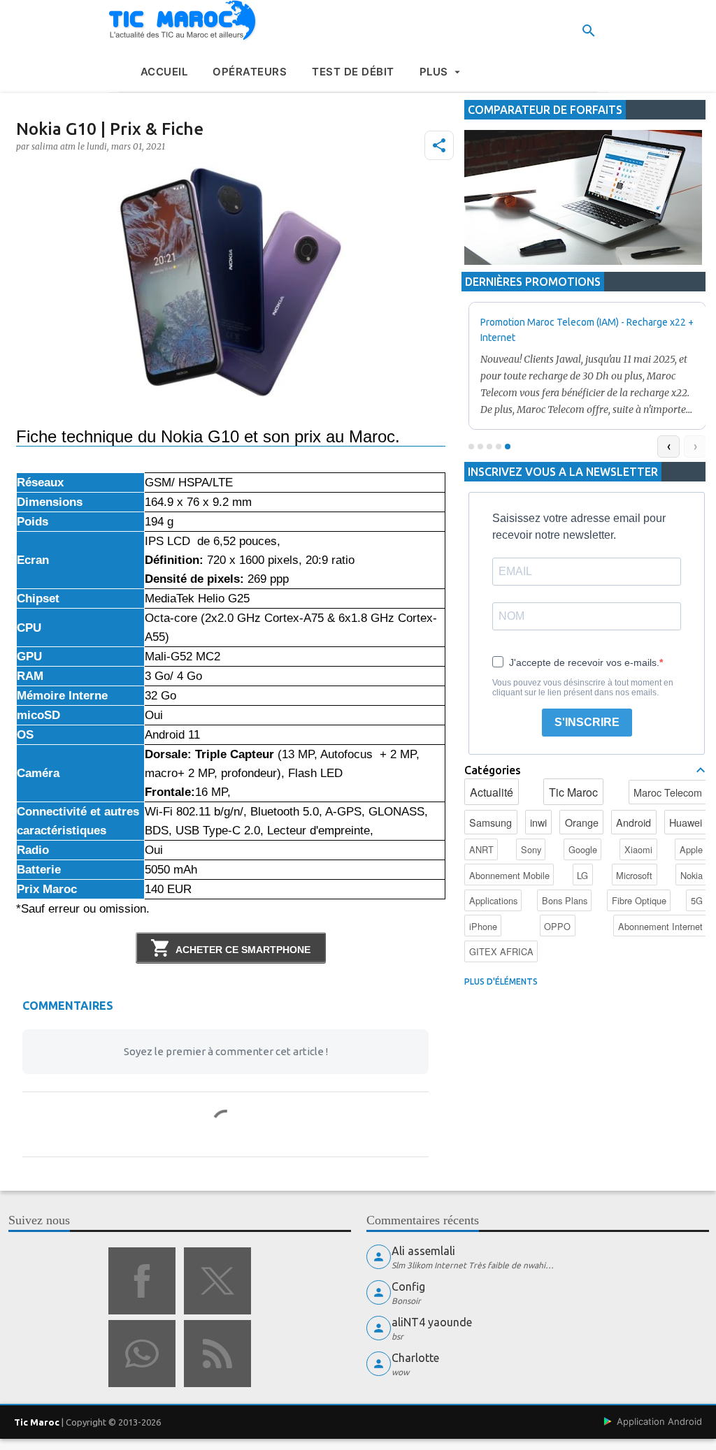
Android (633, 822)
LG (582, 875)
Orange (582, 822)
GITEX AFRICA (501, 951)
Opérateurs (250, 71)
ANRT (481, 849)
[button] (439, 145)
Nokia (691, 875)
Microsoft (634, 875)
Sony (531, 849)
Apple (691, 849)
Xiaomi (638, 849)
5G (697, 900)
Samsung (490, 822)
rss (217, 1353)
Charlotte (415, 1357)
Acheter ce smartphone (243, 949)
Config (408, 1286)
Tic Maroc (573, 792)
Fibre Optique (639, 900)
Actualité (491, 792)
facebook (142, 1280)
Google (582, 849)
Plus (434, 71)
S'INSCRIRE (587, 722)
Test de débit (353, 71)
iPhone (483, 926)
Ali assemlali (423, 1251)
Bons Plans (564, 900)
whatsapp (142, 1353)
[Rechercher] (588, 31)
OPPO (557, 926)
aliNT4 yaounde (432, 1322)
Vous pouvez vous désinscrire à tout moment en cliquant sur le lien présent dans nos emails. (582, 687)
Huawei (685, 822)
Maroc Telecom (667, 792)
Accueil (164, 71)
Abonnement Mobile (509, 875)
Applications (493, 900)
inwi (538, 822)
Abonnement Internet (660, 926)
